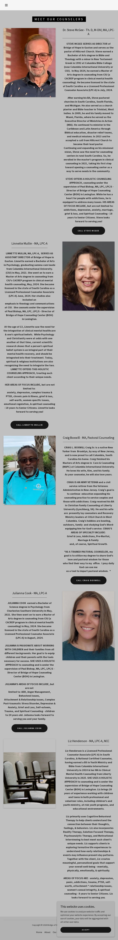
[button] (6, 5)
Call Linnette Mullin (29, 425)
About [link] (47, 932)
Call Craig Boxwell (88, 580)
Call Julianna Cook (29, 728)
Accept (86, 930)
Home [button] (39, 932)
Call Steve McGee (88, 230)
